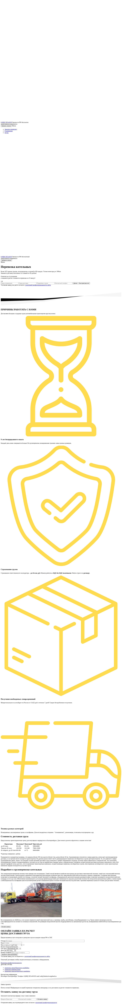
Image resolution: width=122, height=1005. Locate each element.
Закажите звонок (6, 260)
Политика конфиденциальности (11, 963)
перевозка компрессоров (12, 969)
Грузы (6, 133)
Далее (75, 283)
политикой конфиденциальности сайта (38, 285)
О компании (9, 131)
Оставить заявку (42, 999)
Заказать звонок (6, 126)
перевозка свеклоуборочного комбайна (17, 971)
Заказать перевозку (11, 129)
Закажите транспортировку (9, 954)
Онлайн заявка (6, 926)
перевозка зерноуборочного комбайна (17, 968)
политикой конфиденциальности (46, 1002)
